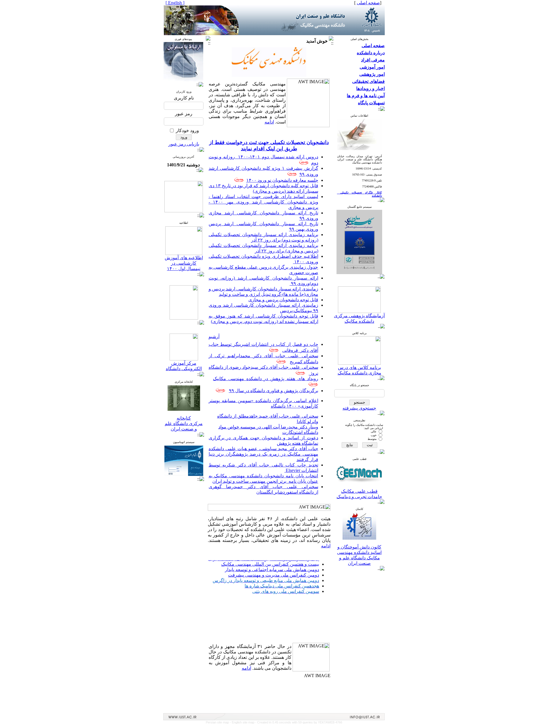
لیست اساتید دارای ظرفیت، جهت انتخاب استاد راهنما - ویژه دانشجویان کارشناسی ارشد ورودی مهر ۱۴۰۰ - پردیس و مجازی (263, 202)
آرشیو (214, 336)
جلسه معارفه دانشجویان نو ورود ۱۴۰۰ (282, 180)
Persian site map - (219, 722)
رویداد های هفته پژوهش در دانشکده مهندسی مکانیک (265, 378)
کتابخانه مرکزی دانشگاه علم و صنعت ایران (184, 423)
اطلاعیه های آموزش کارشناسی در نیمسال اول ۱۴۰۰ (184, 263)
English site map (243, 722)
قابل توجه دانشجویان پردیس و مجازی (283, 299)
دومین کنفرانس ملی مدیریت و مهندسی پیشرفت (273, 563)
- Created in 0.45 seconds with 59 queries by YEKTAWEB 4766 (298, 722)
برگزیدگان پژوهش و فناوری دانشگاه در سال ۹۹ (273, 390)
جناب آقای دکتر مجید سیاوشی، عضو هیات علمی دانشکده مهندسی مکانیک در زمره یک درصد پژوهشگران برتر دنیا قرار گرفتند (263, 454)
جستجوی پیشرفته (359, 408)
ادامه (269, 121)
